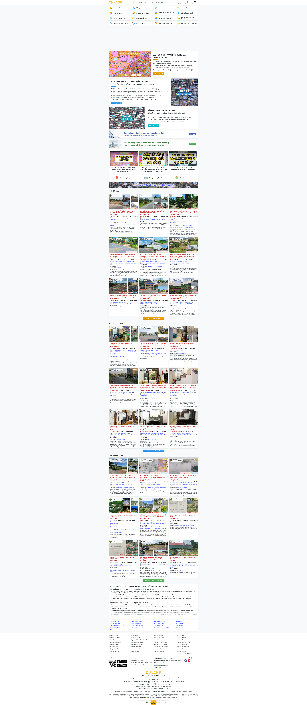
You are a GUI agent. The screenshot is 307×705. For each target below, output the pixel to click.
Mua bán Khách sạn (159, 651)
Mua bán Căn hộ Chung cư (160, 642)
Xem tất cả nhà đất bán (153, 318)
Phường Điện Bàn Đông (147, 350)
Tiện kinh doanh (122, 224)
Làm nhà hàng (130, 224)
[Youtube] (189, 660)
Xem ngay (192, 134)
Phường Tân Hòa (176, 261)
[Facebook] (185, 660)
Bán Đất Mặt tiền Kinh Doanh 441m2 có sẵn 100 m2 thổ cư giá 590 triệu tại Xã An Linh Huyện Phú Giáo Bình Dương (122, 255)
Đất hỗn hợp (150, 487)
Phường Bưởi (183, 434)
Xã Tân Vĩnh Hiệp (123, 218)
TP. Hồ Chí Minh (192, 218)
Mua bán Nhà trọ (158, 649)
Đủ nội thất (152, 528)
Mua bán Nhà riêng (159, 637)
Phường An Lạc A (121, 351)
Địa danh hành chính (136, 649)
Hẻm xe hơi (150, 526)
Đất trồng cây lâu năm (188, 227)
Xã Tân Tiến (114, 303)
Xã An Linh (121, 263)
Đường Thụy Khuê (115, 433)
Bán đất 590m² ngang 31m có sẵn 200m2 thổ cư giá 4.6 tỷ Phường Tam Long (183, 476)
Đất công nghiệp (151, 489)
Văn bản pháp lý (135, 667)
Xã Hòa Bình (175, 263)
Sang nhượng (131, 531)
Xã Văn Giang (114, 302)
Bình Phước (162, 219)
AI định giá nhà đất (113, 649)
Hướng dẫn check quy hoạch (116, 640)
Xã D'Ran (143, 522)
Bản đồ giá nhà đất (113, 644)
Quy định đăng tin (158, 667)
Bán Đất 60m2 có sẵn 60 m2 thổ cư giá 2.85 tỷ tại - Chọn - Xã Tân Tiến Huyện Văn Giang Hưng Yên (123, 296)
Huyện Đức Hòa (194, 565)
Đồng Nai (154, 218)
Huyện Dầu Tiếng (153, 263)
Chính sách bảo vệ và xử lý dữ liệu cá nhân (141, 662)
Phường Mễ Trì (184, 394)
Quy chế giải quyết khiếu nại (161, 665)
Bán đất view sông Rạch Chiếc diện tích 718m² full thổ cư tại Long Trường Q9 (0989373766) (183, 296)
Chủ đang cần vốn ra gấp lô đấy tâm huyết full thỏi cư (182, 558)
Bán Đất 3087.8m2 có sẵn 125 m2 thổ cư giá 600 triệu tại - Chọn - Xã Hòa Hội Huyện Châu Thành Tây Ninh (123, 476)
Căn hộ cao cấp (121, 358)
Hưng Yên (120, 302)
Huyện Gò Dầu (152, 484)
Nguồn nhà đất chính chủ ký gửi (139, 640)
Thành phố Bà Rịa (183, 484)
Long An (172, 567)
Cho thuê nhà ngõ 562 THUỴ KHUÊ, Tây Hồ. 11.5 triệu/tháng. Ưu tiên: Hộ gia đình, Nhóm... (153, 427)
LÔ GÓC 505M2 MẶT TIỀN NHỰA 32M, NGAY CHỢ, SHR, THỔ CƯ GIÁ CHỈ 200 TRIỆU (122, 212)
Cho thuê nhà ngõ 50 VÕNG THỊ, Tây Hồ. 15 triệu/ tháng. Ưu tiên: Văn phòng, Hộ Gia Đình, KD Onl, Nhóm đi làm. (183, 427)
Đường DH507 (114, 261)
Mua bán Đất (157, 640)
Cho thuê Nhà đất (181, 635)
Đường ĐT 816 (144, 564)
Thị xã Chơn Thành (153, 219)
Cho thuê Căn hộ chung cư (183, 642)
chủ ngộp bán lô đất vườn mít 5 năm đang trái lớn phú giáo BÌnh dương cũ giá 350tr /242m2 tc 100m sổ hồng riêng (183, 212)
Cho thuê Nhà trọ (181, 649)
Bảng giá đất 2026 (113, 646)
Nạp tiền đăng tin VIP (136, 644)
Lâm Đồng (112, 523)
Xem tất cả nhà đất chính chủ (153, 580)
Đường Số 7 (114, 350)
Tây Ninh (119, 482)
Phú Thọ (182, 261)
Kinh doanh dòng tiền (129, 222)
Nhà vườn (146, 528)
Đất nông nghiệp (157, 266)
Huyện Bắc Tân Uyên (190, 221)
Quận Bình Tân (130, 351)
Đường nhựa (120, 222)
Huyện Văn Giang (121, 303)
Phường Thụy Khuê (125, 434)
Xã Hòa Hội (114, 482)
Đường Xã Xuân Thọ (116, 522)
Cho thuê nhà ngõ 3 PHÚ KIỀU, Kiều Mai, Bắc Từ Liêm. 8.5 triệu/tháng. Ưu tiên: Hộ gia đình (153, 386)
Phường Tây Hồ (124, 433)
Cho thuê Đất (180, 640)
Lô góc (120, 532)
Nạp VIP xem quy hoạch (115, 642)
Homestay (158, 528)
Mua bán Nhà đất (158, 635)
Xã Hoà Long (175, 484)
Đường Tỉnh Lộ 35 (115, 392)
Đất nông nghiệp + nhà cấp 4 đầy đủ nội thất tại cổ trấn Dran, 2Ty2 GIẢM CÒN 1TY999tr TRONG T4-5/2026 (153, 516)
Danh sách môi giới (136, 646)
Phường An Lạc (121, 350)
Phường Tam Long (176, 482)
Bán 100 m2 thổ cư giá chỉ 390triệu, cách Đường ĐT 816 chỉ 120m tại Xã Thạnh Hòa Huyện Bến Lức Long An (152, 558)
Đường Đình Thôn (176, 392)
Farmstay (163, 528)
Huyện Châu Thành (122, 484)
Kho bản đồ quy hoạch (114, 637)
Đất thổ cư (180, 225)
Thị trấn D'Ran (145, 523)
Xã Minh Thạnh (145, 261)
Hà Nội (183, 350)
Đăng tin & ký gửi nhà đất (137, 642)
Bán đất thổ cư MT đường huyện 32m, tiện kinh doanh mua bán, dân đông (153, 296)
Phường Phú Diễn (154, 392)
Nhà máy (149, 353)
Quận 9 (184, 303)
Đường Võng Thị (176, 433)
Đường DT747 (175, 218)
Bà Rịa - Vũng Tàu (192, 484)
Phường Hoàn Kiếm (176, 350)
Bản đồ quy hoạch (113, 635)
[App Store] (122, 661)
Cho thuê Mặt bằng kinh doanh (184, 653)
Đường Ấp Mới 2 (176, 564)
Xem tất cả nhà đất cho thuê (153, 451)
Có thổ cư (114, 224)
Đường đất (127, 529)
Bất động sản (134, 635)
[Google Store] (122, 665)
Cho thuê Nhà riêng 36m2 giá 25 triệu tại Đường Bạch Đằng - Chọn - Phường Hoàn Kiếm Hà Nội (183, 344)
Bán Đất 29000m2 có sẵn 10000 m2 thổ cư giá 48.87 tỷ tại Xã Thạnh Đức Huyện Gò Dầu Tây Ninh (153, 476)
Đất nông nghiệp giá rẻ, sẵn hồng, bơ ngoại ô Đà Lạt (183, 515)
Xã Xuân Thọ (125, 525)
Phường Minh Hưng (146, 218)
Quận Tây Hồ (190, 434)
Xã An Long (121, 261)
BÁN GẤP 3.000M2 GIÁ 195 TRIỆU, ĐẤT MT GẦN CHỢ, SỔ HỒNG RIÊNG (152, 212)
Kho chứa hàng (162, 353)
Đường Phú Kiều (145, 392)
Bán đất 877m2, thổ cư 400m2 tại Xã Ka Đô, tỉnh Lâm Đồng (122, 558)
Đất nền (185, 225)
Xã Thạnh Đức (144, 482)
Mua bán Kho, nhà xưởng (160, 644)
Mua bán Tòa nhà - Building (161, 646)
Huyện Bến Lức (160, 564)
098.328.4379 (164, 688)
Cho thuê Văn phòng (182, 644)
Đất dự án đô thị (160, 489)
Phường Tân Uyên (183, 218)
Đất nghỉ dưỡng (178, 227)
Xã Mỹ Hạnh (183, 564)
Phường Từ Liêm (185, 392)
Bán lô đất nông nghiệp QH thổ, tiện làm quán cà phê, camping (123, 515)
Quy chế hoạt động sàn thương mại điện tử (164, 658)
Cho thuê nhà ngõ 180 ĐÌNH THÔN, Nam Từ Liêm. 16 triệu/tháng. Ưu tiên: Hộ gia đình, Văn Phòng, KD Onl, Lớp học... (183, 386)
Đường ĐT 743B (115, 218)
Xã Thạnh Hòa (152, 564)
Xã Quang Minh (124, 392)
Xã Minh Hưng (145, 219)
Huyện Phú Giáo (129, 263)
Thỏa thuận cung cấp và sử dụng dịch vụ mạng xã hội (167, 660)
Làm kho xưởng (117, 570)
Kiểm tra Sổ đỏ (135, 651)
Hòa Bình (191, 263)
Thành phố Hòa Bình (183, 263)
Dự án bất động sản (136, 637)
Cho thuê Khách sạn (182, 651)
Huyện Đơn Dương (154, 523)
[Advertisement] (153, 39)
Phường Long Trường (177, 302)
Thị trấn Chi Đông (124, 394)
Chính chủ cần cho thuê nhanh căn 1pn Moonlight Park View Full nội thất (121, 344)
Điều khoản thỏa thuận (137, 660)
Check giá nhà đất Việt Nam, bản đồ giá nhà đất (153, 185)
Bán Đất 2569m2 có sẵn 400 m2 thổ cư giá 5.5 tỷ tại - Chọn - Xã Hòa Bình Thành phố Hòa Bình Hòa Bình (183, 255)
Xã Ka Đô (113, 564)
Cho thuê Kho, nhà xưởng (183, 646)
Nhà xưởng (155, 353)
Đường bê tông (120, 529)
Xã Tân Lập (182, 221)
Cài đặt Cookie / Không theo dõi (139, 664)
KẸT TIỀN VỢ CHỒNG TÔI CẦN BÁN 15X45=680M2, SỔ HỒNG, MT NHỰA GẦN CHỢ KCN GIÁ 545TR (153, 255)
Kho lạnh (149, 354)
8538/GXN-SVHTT (156, 681)
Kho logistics (143, 354)
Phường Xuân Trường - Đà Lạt (129, 522)
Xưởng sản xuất (156, 354)
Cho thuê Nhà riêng (181, 637)
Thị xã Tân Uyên (133, 218)
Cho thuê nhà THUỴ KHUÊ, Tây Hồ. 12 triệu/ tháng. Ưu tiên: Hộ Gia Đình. (122, 427)
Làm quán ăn (124, 531)
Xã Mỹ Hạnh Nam (184, 565)
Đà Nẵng (156, 350)
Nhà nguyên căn (181, 353)
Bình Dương (113, 219)
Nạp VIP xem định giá (114, 651)
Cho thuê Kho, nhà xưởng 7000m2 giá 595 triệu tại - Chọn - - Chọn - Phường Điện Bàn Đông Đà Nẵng (153, 344)
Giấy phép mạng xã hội (159, 663)
